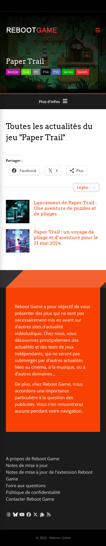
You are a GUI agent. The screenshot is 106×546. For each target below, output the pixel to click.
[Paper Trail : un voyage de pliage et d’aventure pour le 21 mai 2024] (17, 241)
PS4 (46, 72)
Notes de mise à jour (27, 465)
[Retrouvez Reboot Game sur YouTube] (22, 514)
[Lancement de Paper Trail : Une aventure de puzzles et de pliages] (17, 211)
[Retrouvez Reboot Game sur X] (35, 514)
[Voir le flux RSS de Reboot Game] (49, 514)
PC (36, 72)
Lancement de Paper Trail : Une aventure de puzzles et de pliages (65, 208)
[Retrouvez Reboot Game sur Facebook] (29, 514)
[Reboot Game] (31, 32)
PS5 (56, 72)
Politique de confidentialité (33, 492)
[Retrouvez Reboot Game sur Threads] (8, 514)
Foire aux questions (26, 485)
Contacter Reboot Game (30, 499)
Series (68, 72)
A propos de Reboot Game (32, 458)
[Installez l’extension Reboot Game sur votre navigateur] (42, 514)
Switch (82, 72)
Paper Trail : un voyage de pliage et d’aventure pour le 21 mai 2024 (66, 237)
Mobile (13, 72)
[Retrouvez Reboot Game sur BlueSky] (15, 514)
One (26, 72)
